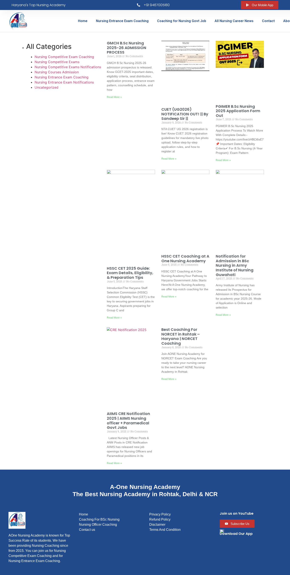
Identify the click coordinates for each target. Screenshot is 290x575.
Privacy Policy (160, 514)
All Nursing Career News (234, 21)
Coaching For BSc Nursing (99, 519)
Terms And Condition (165, 529)
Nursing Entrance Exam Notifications (64, 82)
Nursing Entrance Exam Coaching (122, 21)
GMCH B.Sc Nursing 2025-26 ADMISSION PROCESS (126, 47)
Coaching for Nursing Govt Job (181, 21)
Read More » (114, 97)
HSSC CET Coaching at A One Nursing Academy (185, 258)
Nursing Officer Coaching (98, 524)
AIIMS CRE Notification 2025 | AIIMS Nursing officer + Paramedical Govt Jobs (128, 420)
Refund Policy (159, 519)
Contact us (87, 529)
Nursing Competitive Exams (57, 62)
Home (82, 21)
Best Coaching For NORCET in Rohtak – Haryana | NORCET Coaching (180, 336)
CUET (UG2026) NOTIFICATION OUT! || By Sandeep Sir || (184, 114)
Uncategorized (46, 87)
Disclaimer (157, 524)
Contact (268, 21)
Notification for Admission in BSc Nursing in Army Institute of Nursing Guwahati (234, 265)
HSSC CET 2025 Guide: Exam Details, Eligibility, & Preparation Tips (130, 273)
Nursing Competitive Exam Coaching (64, 57)
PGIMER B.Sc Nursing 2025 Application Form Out (238, 111)
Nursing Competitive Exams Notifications (68, 67)
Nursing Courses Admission (57, 72)
